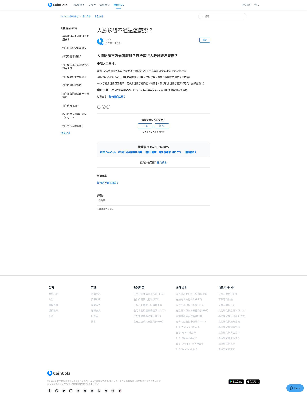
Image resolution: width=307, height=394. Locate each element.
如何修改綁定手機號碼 (74, 76)
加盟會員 (96, 310)
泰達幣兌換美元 (226, 349)
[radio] (145, 125)
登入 (256, 4)
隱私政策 (53, 310)
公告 (51, 299)
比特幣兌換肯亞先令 (229, 332)
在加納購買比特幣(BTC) (147, 299)
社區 (51, 316)
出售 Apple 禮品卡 (186, 332)
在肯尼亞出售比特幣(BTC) (190, 305)
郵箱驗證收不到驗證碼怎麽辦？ (75, 37)
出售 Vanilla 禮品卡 (186, 349)
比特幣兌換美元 (226, 343)
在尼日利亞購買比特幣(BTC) (149, 294)
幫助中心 (96, 294)
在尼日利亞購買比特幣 (130, 152)
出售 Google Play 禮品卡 (190, 343)
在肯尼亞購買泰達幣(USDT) (148, 321)
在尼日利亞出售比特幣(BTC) (191, 294)
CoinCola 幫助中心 (70, 16)
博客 (93, 321)
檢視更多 (65, 132)
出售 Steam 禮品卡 (186, 338)
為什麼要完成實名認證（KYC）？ (74, 116)
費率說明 (96, 299)
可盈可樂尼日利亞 (228, 294)
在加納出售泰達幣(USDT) (190, 316)
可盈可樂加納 (225, 299)
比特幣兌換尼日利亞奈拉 (231, 310)
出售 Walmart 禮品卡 (187, 327)
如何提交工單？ (117, 96)
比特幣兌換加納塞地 (229, 321)
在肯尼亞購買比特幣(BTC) (148, 305)
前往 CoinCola (108, 152)
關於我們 (53, 294)
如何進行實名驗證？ (108, 182)
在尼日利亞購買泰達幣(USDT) (150, 310)
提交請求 (246, 4)
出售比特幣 (151, 152)
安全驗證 (98, 16)
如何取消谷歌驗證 (72, 85)
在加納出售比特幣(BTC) (189, 299)
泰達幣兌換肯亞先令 (229, 338)
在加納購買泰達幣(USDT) (147, 316)
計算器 (94, 316)
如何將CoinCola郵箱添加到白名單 (75, 66)
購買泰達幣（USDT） (170, 152)
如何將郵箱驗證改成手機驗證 (75, 95)
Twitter (104, 107)
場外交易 (86, 16)
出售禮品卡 (191, 152)
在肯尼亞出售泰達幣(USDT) (191, 321)
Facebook (99, 107)
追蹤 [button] (205, 40)
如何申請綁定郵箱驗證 (74, 48)
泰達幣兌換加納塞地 (229, 327)
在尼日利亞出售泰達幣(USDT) (192, 310)
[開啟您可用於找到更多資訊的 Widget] (295, 388)
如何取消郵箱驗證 (72, 56)
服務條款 (53, 305)
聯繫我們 (96, 305)
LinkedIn (108, 107)
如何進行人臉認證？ (73, 126)
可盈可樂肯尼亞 (226, 305)
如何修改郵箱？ (70, 105)
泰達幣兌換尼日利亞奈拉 (231, 316)
